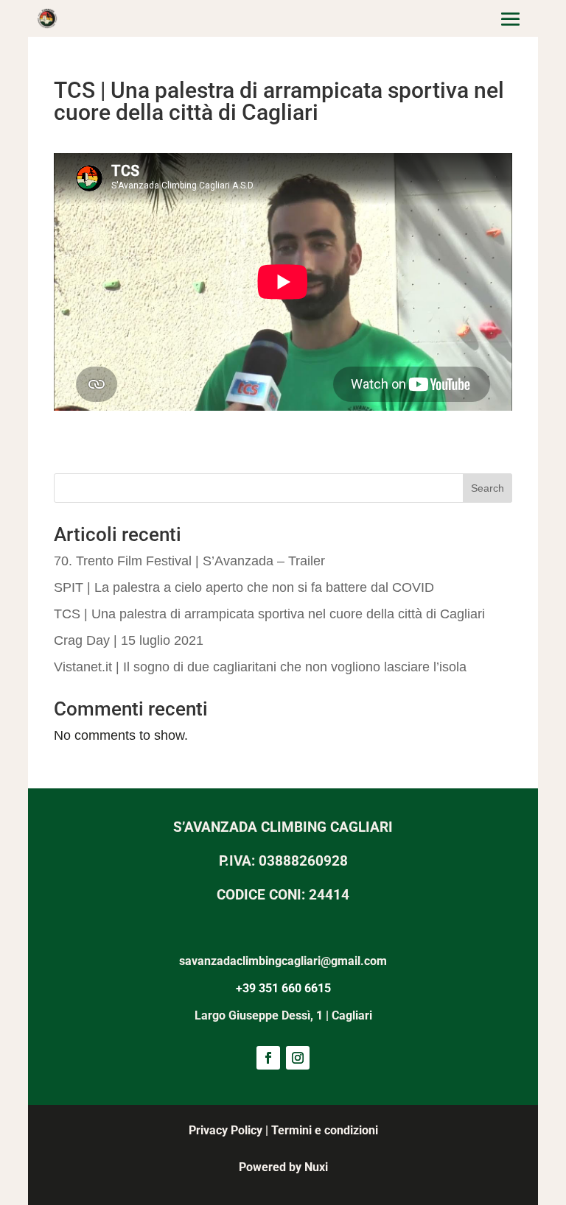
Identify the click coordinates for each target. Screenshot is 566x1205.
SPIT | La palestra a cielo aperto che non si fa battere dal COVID (244, 587)
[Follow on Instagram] (298, 1058)
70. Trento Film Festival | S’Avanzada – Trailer (189, 561)
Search (487, 488)
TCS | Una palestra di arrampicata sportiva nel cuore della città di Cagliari (269, 614)
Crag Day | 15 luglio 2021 (128, 640)
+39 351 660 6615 (283, 988)
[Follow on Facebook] (268, 1058)
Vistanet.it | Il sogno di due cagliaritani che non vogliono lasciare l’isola (260, 667)
